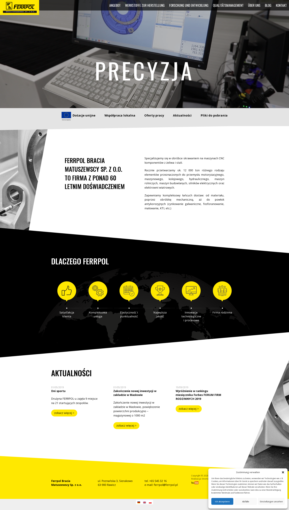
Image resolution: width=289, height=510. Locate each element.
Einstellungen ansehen (271, 501)
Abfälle (245, 501)
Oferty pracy (154, 115)
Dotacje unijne (84, 115)
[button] (282, 472)
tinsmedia (206, 478)
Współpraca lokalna (119, 115)
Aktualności (182, 115)
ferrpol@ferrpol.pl (166, 485)
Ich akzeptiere (222, 501)
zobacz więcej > (64, 413)
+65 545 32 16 (158, 481)
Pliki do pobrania (214, 115)
